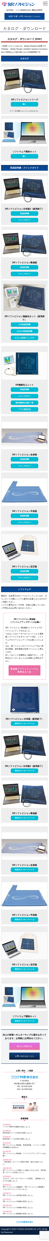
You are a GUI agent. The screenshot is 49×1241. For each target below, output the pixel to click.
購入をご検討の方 (24, 1046)
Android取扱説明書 (24, 331)
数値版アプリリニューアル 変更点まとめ (24, 670)
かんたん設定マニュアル (24, 338)
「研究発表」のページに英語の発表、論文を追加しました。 (23, 1163)
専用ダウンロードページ (24, 724)
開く (24, 104)
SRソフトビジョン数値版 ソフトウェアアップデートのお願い (24, 1154)
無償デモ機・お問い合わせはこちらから (24, 16)
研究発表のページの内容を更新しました (17, 1133)
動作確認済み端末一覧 (24, 403)
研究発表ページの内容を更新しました (16, 1139)
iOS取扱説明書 (24, 324)
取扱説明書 (24, 213)
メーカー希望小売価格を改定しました (16, 1127)
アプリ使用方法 (24, 409)
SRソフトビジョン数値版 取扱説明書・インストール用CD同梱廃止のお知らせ (24, 1146)
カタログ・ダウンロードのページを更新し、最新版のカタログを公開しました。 (24, 1180)
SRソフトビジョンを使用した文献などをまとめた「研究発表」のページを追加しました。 (24, 1171)
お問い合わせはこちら (24, 1056)
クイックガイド (24, 220)
